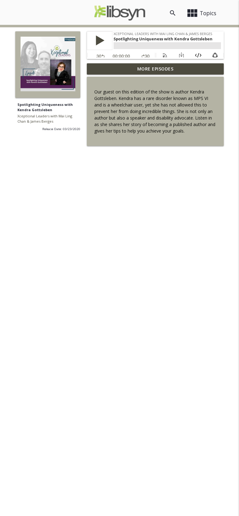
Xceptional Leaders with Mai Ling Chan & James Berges (44, 119)
